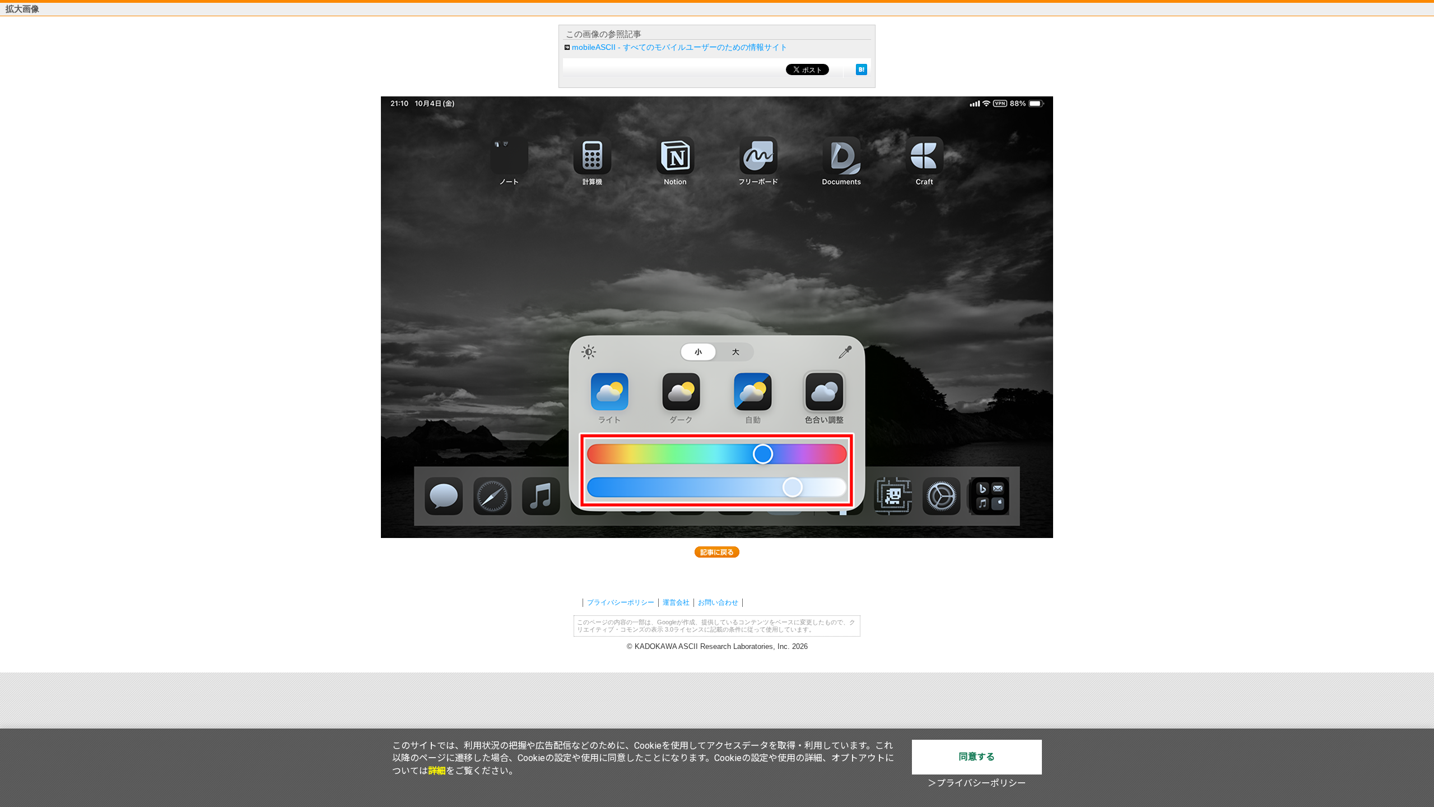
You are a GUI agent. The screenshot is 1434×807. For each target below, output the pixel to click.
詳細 (437, 771)
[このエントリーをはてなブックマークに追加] (861, 69)
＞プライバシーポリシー (977, 783)
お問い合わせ (718, 602)
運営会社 (676, 602)
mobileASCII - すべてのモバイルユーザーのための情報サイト (680, 47)
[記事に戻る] (717, 552)
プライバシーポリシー (620, 602)
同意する (977, 757)
